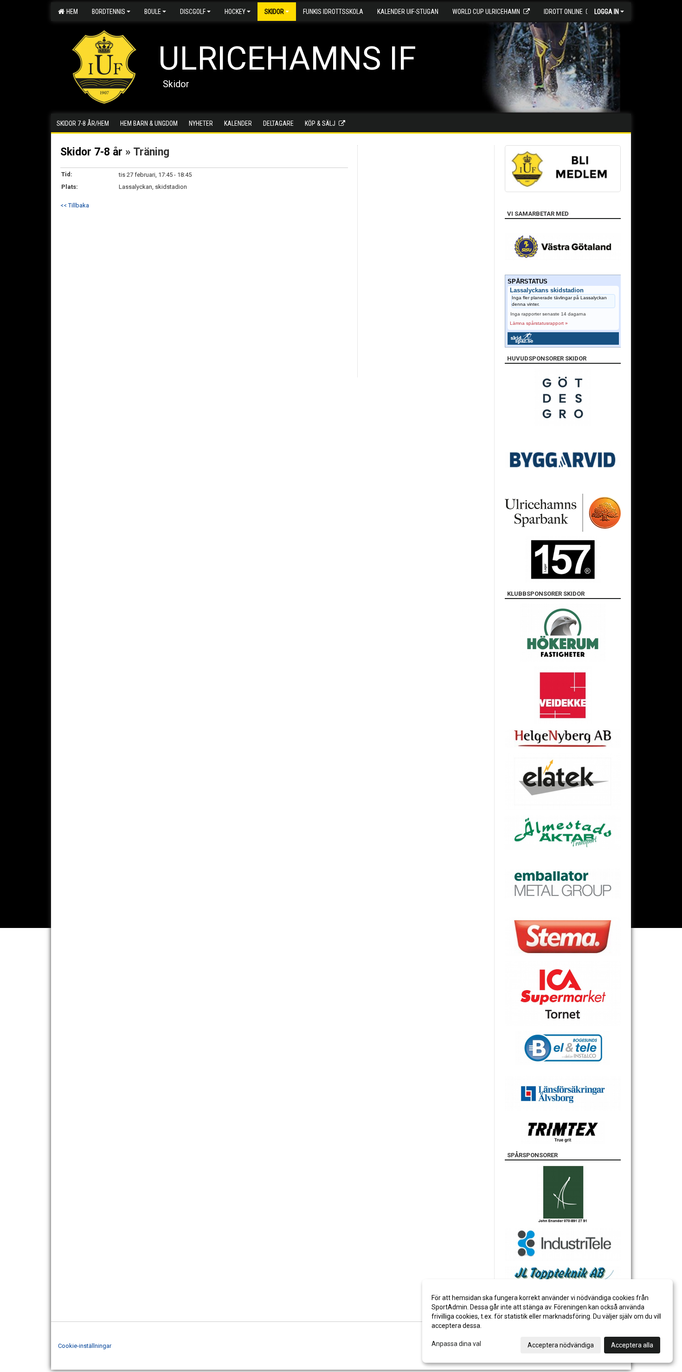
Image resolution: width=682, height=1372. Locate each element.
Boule (152, 11)
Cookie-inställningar (84, 1345)
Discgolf (193, 11)
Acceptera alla (632, 1345)
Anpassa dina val (456, 1343)
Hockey (235, 11)
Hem (71, 11)
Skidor (274, 11)
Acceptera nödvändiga (561, 1345)
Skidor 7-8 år (91, 152)
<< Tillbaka (74, 205)
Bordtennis (108, 11)
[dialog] (547, 1321)
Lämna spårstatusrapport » (539, 323)
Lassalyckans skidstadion (547, 290)
